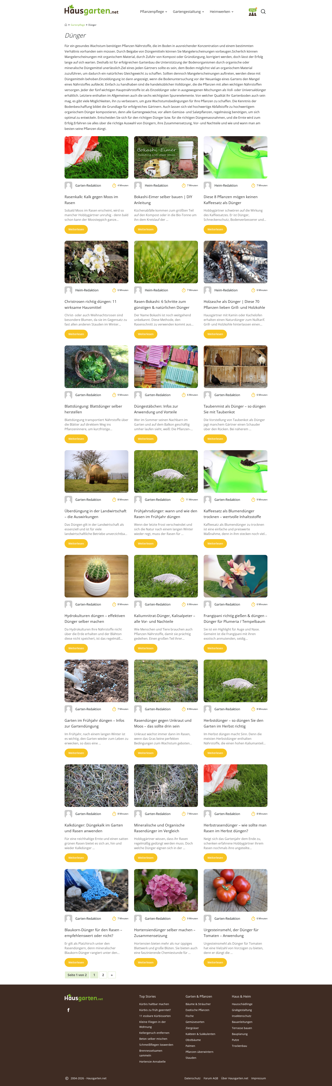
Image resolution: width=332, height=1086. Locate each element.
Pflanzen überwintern (199, 1052)
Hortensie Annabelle (152, 1061)
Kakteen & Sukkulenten (200, 1034)
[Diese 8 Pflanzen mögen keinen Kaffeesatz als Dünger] (235, 157)
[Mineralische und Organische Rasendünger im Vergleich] (166, 785)
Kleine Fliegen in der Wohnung (152, 1024)
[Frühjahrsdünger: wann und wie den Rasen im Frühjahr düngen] (166, 471)
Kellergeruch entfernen (154, 1033)
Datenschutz (192, 1078)
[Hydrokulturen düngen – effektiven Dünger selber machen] (96, 576)
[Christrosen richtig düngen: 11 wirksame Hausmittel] (96, 262)
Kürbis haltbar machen (154, 1004)
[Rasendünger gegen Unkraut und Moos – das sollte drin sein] (166, 681)
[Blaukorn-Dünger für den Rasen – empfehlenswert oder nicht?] (96, 890)
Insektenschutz (241, 1016)
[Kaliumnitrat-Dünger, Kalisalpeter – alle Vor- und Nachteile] (166, 576)
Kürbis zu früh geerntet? (155, 1010)
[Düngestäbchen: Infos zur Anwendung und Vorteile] (166, 366)
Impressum (258, 1078)
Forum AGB (211, 1078)
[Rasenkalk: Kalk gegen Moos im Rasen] (96, 157)
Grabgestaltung (242, 1010)
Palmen (190, 1046)
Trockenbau (239, 1046)
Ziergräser (192, 1028)
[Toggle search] (263, 11)
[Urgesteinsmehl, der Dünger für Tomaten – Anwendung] (235, 890)
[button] (166, 11)
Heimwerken (220, 11)
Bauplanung (240, 1034)
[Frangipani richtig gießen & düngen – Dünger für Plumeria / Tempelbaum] (235, 576)
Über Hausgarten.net (234, 1078)
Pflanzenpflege (152, 11)
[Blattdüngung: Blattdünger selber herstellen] (96, 366)
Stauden (191, 1058)
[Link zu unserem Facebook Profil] (68, 1010)
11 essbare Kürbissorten (155, 1016)
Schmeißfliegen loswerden (156, 1044)
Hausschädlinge (242, 1004)
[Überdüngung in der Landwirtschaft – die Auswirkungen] (96, 471)
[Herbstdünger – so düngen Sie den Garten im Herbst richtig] (235, 681)
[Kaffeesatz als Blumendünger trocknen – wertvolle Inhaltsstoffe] (235, 471)
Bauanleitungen (242, 1022)
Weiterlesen (76, 229)
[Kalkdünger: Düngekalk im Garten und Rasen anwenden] (96, 785)
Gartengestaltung (187, 11)
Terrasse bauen (242, 1028)
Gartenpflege (78, 24)
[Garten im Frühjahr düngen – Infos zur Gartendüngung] (96, 681)
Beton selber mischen (153, 1039)
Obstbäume (193, 1040)
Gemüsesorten (195, 1022)
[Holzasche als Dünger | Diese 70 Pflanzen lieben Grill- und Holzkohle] (235, 262)
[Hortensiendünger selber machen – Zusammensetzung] (166, 890)
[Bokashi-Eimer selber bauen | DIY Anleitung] (166, 157)
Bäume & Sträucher (198, 1004)
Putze (235, 1040)
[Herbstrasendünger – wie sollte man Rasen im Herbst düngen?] (235, 785)
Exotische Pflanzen (197, 1010)
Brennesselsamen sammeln (150, 1053)
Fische (190, 1016)
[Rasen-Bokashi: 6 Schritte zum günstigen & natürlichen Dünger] (166, 262)
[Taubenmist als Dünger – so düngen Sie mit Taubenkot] (235, 366)
